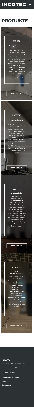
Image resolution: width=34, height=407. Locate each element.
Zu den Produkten (17, 93)
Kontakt (5, 381)
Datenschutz (6, 385)
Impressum (6, 389)
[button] (30, 4)
